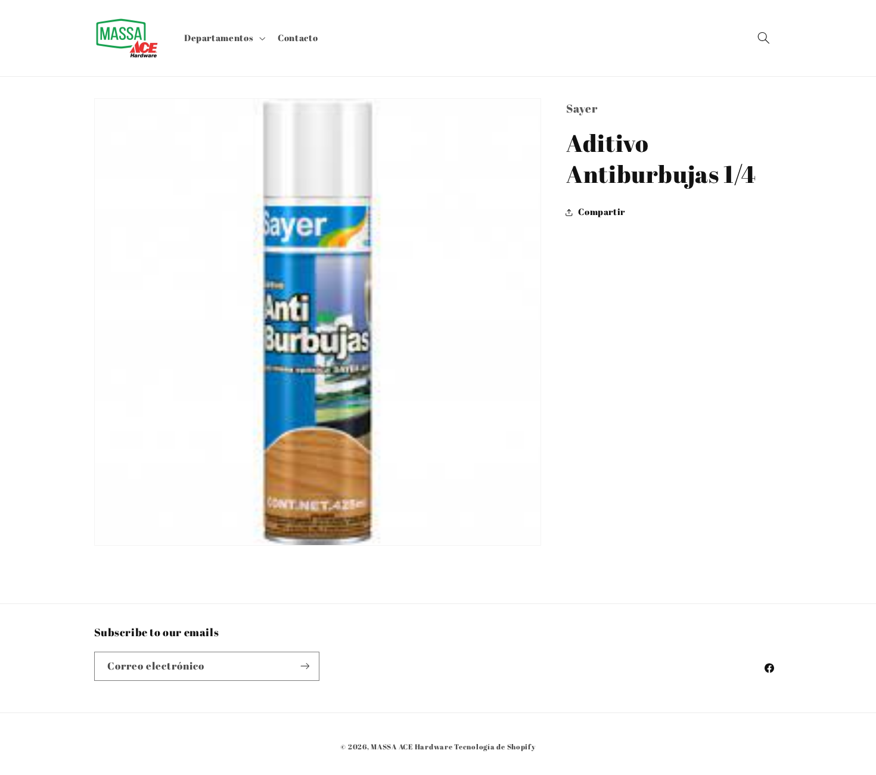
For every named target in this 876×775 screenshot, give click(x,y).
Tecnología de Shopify (494, 746)
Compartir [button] (601, 212)
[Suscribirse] (304, 666)
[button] (223, 38)
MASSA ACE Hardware (411, 746)
